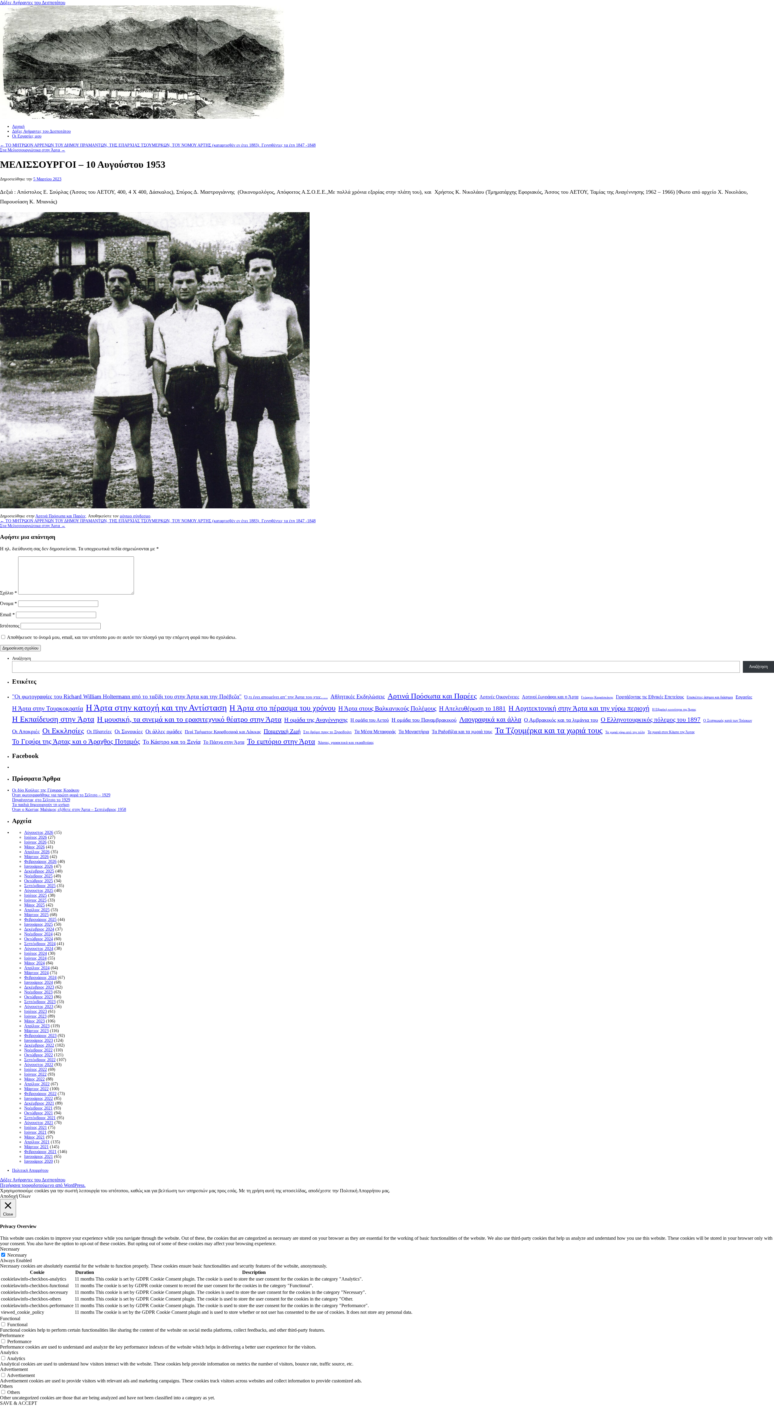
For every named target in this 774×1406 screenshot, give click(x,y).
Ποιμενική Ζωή (282, 731)
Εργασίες (744, 697)
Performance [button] (12, 1335)
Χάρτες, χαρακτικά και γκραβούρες (346, 742)
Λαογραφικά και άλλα (490, 719)
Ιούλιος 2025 (35, 895)
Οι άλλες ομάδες (163, 731)
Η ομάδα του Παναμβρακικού (424, 720)
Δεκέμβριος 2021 (39, 1103)
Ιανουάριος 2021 (38, 1156)
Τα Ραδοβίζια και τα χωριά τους (462, 731)
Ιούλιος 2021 (35, 1127)
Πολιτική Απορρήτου (30, 1170)
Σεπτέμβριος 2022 (40, 1060)
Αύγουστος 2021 (38, 1122)
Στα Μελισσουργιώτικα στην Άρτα (32, 150)
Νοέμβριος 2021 (38, 1108)
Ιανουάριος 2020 (38, 1161)
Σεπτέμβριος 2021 (40, 1118)
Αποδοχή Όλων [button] (15, 1196)
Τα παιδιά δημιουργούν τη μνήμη (40, 804)
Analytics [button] (9, 1352)
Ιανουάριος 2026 (38, 866)
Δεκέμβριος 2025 (39, 871)
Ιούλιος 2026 (35, 837)
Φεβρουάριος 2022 (40, 1093)
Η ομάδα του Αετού (369, 720)
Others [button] (6, 1386)
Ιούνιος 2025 (35, 900)
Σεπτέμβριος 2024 (40, 943)
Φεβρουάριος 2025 (40, 919)
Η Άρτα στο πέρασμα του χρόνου (282, 707)
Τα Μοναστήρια (413, 731)
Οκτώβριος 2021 (38, 1113)
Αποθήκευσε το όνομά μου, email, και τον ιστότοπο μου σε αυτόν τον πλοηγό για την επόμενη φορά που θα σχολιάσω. (121, 637)
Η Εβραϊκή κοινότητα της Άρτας (674, 709)
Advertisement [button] (14, 1369)
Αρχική (18, 126)
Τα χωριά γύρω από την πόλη (625, 732)
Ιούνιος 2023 (35, 1016)
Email (7, 614)
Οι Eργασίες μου (26, 136)
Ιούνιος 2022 (35, 1074)
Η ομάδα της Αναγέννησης (316, 719)
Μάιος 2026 (34, 847)
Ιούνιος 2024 (35, 958)
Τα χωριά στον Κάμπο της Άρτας (671, 732)
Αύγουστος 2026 (38, 832)
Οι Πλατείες (99, 731)
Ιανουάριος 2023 (38, 1040)
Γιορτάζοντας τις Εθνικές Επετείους (650, 696)
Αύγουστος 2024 (38, 948)
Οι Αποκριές (26, 731)
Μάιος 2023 (34, 1021)
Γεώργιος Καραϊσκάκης (597, 697)
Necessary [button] (10, 1249)
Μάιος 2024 (34, 963)
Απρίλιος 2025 (37, 910)
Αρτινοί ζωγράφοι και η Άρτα (550, 697)
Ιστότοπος (9, 625)
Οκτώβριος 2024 (38, 939)
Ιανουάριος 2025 (38, 924)
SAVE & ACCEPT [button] (18, 1403)
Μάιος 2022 (34, 1079)
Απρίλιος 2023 (37, 1026)
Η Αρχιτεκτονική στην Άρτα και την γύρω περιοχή (579, 708)
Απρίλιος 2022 (37, 1084)
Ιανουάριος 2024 (38, 982)
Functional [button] (10, 1318)
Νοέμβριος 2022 (38, 1050)
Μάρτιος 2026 (36, 856)
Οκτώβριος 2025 (38, 881)
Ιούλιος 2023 (35, 1011)
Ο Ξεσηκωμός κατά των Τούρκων (727, 720)
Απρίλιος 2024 (37, 968)
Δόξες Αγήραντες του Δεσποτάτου (32, 2)
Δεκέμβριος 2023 (39, 987)
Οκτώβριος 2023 (38, 997)
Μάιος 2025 (34, 905)
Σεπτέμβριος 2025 (40, 885)
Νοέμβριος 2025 (38, 876)
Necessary (17, 1255)
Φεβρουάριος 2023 (40, 1035)
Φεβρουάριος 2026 (40, 861)
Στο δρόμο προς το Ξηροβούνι (327, 732)
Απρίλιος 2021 (37, 1142)
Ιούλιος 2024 (35, 953)
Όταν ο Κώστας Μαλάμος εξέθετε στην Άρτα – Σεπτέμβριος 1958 (69, 809)
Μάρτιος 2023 (36, 1031)
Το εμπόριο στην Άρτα (281, 741)
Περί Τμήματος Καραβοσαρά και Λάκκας (223, 731)
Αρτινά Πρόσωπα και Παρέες (60, 516)
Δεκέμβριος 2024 (39, 929)
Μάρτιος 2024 (36, 972)
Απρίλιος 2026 (37, 852)
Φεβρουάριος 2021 (40, 1151)
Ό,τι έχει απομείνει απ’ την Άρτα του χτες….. (286, 697)
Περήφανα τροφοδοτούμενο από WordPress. (43, 1185)
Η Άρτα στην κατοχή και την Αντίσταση (156, 707)
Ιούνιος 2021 (35, 1132)
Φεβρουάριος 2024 (40, 977)
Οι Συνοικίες (129, 731)
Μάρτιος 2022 (36, 1089)
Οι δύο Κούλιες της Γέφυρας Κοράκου (45, 790)
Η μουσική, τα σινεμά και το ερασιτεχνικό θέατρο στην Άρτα (189, 719)
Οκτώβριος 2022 (38, 1055)
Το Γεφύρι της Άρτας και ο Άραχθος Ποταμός (76, 741)
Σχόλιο (8, 592)
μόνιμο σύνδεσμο (135, 516)
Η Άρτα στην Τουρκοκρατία (47, 708)
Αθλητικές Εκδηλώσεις (357, 696)
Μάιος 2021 (34, 1137)
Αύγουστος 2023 (38, 1006)
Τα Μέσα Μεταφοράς (375, 731)
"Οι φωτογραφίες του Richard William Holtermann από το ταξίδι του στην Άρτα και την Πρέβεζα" (127, 696)
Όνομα (8, 603)
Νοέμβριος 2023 (38, 992)
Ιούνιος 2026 (35, 842)
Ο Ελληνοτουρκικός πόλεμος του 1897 (651, 719)
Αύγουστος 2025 (38, 890)
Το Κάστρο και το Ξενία (171, 742)
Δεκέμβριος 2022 (39, 1045)
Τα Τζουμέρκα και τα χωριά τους (549, 730)
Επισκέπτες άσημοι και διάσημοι (710, 697)
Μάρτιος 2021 (36, 1147)
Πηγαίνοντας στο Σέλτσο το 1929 (41, 800)
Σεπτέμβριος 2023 (40, 1001)
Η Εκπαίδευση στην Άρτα (53, 719)
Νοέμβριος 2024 (38, 934)
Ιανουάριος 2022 (38, 1098)
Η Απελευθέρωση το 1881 (472, 708)
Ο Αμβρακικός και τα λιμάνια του (561, 720)
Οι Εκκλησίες (63, 731)
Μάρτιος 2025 (36, 914)
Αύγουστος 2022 (38, 1064)
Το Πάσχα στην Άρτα (223, 742)
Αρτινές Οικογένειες (499, 697)
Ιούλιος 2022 (35, 1069)
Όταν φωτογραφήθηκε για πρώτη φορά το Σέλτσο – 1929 (61, 795)
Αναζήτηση (21, 658)
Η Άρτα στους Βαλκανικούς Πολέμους (387, 708)
